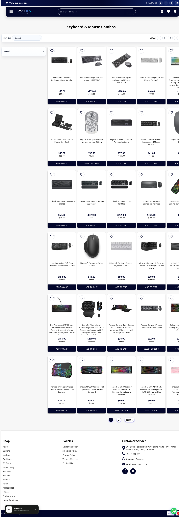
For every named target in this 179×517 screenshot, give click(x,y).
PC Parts (7, 463)
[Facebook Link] (125, 471)
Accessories (8, 487)
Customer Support (135, 459)
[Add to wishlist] (52, 51)
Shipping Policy (70, 450)
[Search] (131, 11)
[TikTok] (171, 3)
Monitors (7, 471)
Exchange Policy (70, 446)
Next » (129, 419)
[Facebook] (166, 3)
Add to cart (62, 101)
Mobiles (6, 475)
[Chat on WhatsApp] (173, 511)
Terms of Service (70, 459)
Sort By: (7, 38)
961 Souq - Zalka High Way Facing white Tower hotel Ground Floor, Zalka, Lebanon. (151, 448)
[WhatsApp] (177, 3)
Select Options (91, 163)
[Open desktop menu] (11, 11)
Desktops (7, 459)
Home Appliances (11, 500)
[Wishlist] (168, 11)
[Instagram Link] (133, 471)
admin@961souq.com (136, 464)
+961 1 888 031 (133, 454)
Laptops (6, 455)
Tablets (6, 479)
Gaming (6, 450)
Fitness (6, 492)
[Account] (162, 11)
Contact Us (68, 463)
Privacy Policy (69, 455)
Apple (5, 446)
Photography (9, 496)
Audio (5, 483)
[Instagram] (161, 3)
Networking (8, 467)
